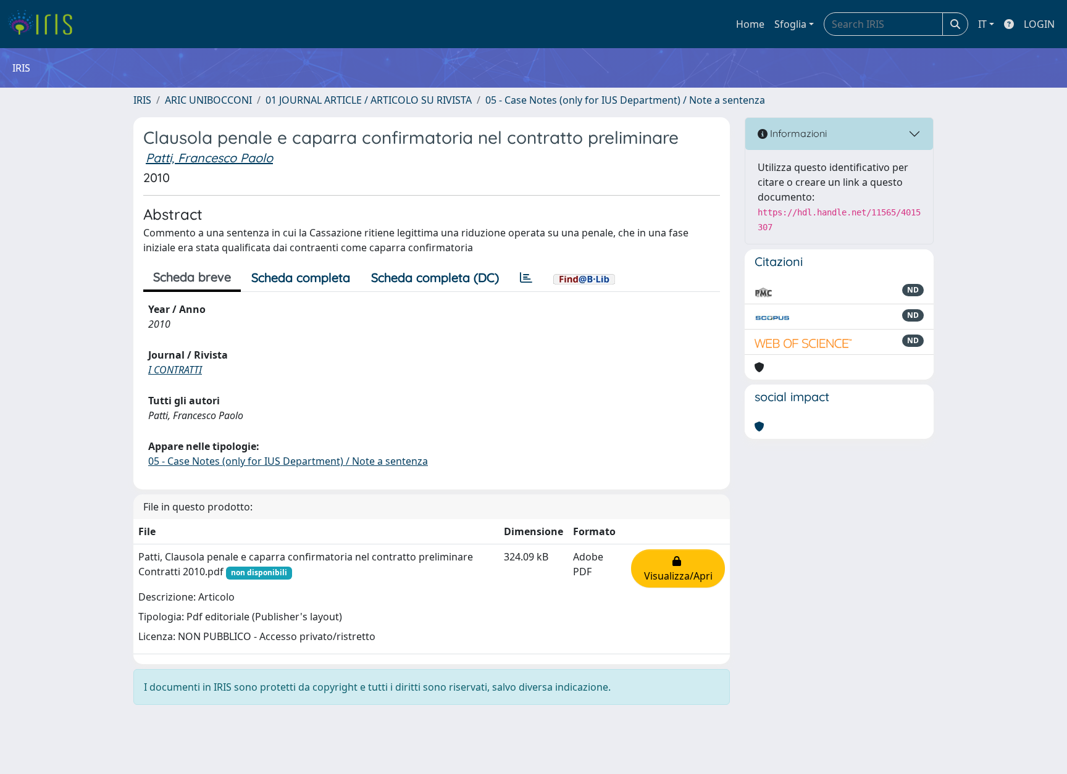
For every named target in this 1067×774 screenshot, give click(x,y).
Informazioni (797, 133)
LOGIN (1039, 24)
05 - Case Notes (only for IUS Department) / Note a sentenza (625, 100)
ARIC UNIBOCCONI (208, 100)
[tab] (526, 278)
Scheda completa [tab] (300, 277)
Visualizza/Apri (678, 568)
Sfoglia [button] (790, 24)
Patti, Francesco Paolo (209, 157)
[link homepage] (44, 24)
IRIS (142, 100)
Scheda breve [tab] (192, 277)
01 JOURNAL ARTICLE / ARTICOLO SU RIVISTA (369, 100)
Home (750, 24)
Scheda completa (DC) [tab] (435, 277)
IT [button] (982, 24)
